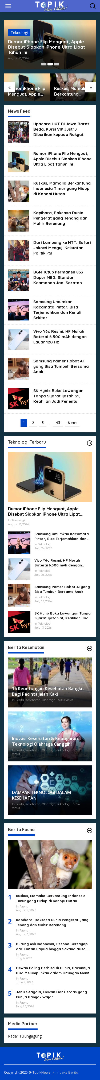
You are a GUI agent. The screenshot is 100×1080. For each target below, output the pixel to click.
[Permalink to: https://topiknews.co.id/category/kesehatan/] (89, 648)
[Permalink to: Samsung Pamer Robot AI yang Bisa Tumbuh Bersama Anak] (18, 368)
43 (58, 422)
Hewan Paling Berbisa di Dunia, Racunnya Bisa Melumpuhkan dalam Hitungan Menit (53, 970)
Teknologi (19, 32)
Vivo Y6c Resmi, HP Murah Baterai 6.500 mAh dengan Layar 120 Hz (60, 337)
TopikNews (41, 1072)
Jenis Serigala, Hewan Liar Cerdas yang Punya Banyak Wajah (51, 994)
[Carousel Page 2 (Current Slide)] (50, 64)
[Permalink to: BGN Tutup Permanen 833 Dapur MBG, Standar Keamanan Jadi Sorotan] (18, 279)
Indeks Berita (67, 1072)
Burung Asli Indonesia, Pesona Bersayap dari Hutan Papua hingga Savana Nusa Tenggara (52, 946)
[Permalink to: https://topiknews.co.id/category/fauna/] (89, 830)
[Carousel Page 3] (56, 64)
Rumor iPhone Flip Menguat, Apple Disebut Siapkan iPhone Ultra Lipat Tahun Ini (46, 47)
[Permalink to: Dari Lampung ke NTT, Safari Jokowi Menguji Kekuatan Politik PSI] (18, 249)
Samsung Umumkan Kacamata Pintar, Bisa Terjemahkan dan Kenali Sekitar (57, 309)
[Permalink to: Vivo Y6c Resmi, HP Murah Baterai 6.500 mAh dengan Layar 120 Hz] (18, 338)
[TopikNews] (51, 5)
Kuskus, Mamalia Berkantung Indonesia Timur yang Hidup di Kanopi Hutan (71, 91)
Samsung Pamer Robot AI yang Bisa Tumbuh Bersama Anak (61, 366)
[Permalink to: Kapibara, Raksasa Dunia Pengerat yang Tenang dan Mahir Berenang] (18, 220)
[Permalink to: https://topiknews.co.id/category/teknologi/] (89, 443)
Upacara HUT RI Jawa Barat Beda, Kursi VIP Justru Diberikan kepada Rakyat (61, 129)
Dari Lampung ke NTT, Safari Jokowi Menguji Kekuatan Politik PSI (62, 248)
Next (72, 422)
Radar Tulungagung (25, 1036)
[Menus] (8, 6)
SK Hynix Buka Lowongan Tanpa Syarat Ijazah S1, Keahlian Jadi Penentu (58, 396)
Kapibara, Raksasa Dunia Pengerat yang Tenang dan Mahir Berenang (60, 218)
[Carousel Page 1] (43, 64)
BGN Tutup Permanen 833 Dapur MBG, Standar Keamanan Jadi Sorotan (58, 277)
